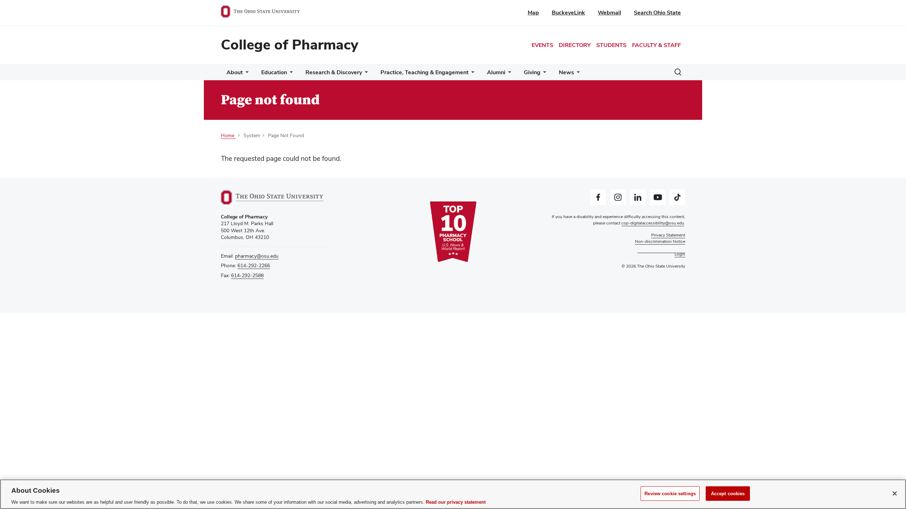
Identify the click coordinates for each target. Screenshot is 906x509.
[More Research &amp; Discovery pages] (365, 74)
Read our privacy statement (456, 501)
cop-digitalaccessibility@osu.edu (652, 223)
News (566, 72)
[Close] (894, 493)
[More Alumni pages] (508, 74)
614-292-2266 (253, 265)
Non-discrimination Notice (660, 241)
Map (533, 12)
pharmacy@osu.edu (257, 256)
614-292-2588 (247, 275)
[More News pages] (577, 74)
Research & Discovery (333, 72)
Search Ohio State (657, 12)
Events (542, 45)
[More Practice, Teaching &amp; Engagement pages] (471, 74)
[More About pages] (245, 74)
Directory (575, 45)
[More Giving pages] (543, 74)
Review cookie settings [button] (661, 248)
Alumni (496, 72)
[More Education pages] (290, 74)
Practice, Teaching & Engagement (424, 72)
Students (611, 45)
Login (680, 254)
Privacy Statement (668, 235)
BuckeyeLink (568, 12)
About (234, 72)
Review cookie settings (670, 493)
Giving (532, 72)
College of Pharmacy (289, 44)
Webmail (609, 12)
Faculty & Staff (656, 45)
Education (274, 72)
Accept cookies (728, 493)
